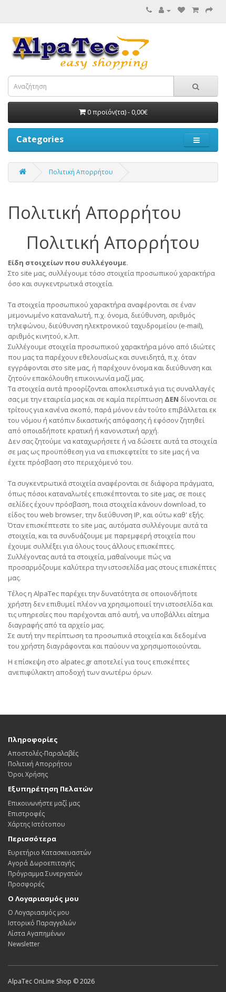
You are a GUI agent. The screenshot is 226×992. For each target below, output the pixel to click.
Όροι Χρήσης (28, 774)
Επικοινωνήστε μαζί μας (44, 803)
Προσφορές (26, 884)
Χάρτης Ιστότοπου (36, 824)
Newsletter (24, 943)
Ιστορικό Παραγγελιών (42, 922)
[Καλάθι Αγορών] (195, 10)
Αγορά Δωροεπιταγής (41, 863)
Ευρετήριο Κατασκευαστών (49, 852)
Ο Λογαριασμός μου (38, 912)
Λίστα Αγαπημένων (36, 933)
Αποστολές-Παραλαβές (43, 753)
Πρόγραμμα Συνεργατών (45, 873)
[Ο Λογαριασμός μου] (165, 10)
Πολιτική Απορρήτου (81, 172)
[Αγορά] (209, 10)
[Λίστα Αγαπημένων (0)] (181, 10)
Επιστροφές (26, 813)
